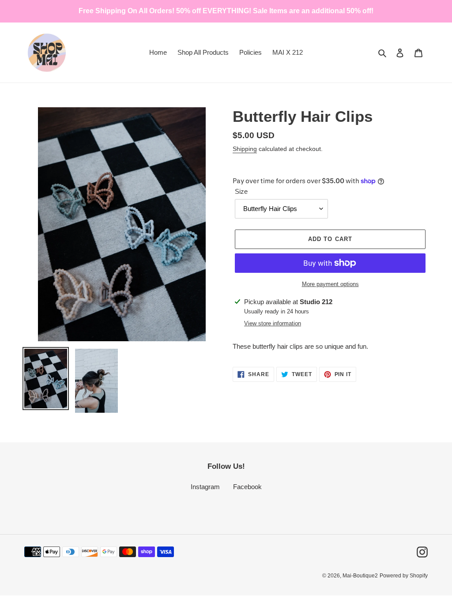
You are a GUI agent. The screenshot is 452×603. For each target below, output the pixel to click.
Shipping (245, 148)
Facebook (247, 486)
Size (241, 191)
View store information (272, 323)
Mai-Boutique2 (360, 576)
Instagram (205, 486)
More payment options (330, 284)
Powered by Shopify (404, 576)
